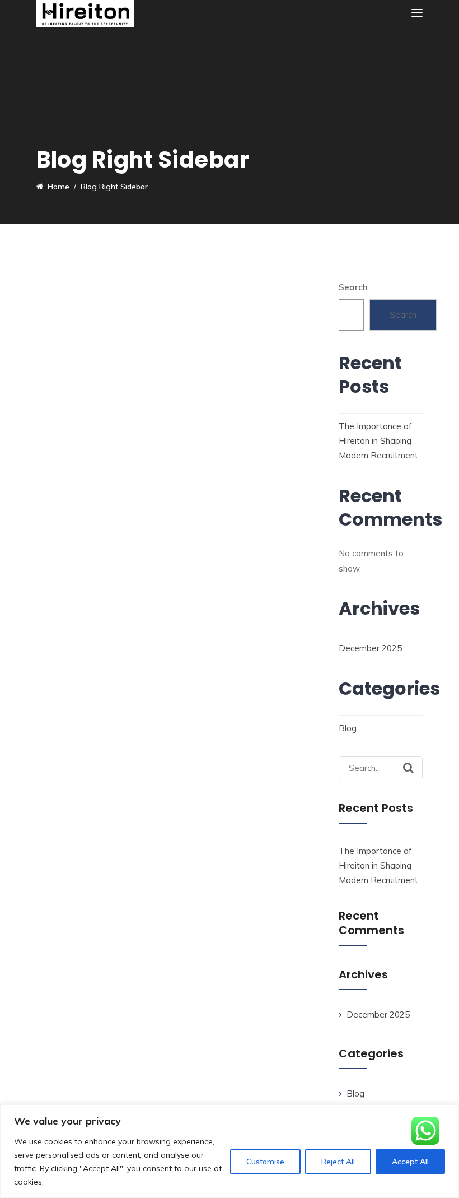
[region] (229, 1151)
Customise (265, 1162)
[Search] (408, 767)
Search (353, 287)
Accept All (410, 1162)
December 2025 (370, 648)
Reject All (338, 1162)
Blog (348, 728)
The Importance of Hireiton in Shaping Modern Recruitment (378, 441)
